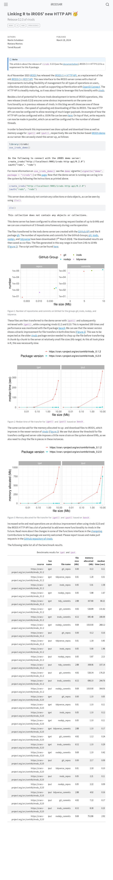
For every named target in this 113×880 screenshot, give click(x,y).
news (11, 25)
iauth (12, 189)
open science (33, 25)
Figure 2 (80, 331)
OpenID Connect (91, 86)
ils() (17, 200)
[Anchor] (103, 253)
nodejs (11, 239)
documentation (70, 64)
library (13, 144)
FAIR (22, 25)
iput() (45, 133)
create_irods (17, 186)
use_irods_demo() (44, 171)
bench (62, 328)
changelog (96, 531)
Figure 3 (54, 431)
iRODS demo (98, 133)
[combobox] (107, 4)
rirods (101, 90)
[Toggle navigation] (6, 4)
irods (95, 235)
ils (11, 208)
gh (18, 235)
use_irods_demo (18, 147)
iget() (31, 133)
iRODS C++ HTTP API (66, 75)
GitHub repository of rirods (38, 538)
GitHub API (84, 231)
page (44, 174)
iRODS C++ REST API (22, 79)
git (90, 235)
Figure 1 (12, 246)
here (70, 115)
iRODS (33, 75)
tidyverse (25, 239)
